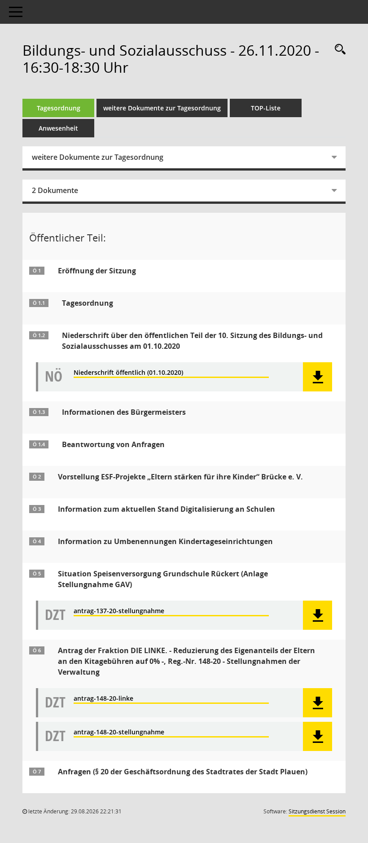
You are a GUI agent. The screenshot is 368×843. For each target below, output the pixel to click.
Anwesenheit (58, 128)
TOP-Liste (265, 108)
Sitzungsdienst (317, 811)
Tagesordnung (58, 108)
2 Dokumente (55, 190)
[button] (317, 376)
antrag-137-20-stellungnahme (119, 611)
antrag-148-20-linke (103, 698)
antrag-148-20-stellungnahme (119, 732)
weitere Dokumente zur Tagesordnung (162, 108)
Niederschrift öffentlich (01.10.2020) (128, 373)
